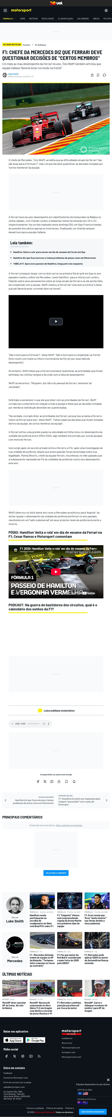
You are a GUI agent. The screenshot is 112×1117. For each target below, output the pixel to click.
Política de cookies (54, 1108)
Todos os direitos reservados (70, 1112)
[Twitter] (45, 781)
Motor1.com (67, 1043)
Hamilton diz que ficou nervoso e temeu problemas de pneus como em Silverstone (54, 257)
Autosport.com (68, 1052)
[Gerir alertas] (74, 781)
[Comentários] (105, 75)
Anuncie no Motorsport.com (16, 1077)
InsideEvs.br (67, 1038)
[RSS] (39, 1056)
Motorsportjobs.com (71, 1047)
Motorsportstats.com (71, 1057)
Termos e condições (35, 1108)
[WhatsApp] (52, 781)
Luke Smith (13, 74)
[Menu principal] (5, 10)
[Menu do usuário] (106, 10)
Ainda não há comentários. (56, 825)
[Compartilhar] (92, 75)
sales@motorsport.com (14, 1087)
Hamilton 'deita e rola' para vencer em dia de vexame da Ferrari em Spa (49, 252)
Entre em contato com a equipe (17, 1082)
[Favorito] (98, 75)
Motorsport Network (45, 1112)
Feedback (8, 1073)
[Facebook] (38, 781)
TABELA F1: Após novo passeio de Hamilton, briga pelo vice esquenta (48, 263)
